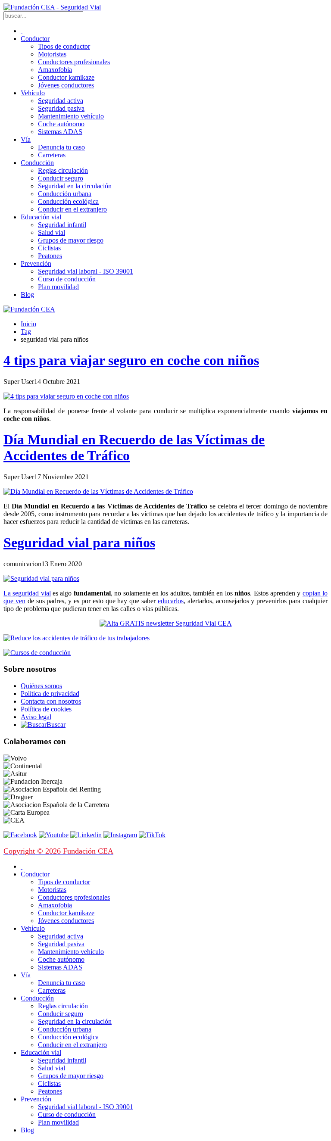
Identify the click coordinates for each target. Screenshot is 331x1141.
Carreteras (52, 155)
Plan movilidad (58, 286)
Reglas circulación (63, 170)
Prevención (36, 263)
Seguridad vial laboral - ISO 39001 (85, 271)
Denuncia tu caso (61, 147)
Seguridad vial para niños (79, 542)
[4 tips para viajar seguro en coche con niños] (66, 396)
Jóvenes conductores (66, 85)
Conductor (35, 38)
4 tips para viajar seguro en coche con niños (131, 360)
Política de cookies (46, 709)
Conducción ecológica (68, 201)
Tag (26, 331)
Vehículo (33, 93)
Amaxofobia (55, 69)
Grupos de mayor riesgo (70, 240)
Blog (27, 294)
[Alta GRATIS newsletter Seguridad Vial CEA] (166, 623)
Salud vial (51, 232)
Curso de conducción (67, 279)
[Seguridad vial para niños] (41, 578)
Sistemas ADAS (60, 131)
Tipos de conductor (64, 46)
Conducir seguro (60, 178)
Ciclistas (49, 248)
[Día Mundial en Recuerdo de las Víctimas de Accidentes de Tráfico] (98, 491)
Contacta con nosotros (51, 701)
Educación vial (41, 217)
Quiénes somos (41, 685)
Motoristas (52, 54)
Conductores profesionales (74, 61)
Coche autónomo (61, 124)
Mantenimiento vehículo (71, 116)
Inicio (28, 323)
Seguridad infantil (62, 224)
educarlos (171, 601)
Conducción (37, 162)
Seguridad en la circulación (75, 186)
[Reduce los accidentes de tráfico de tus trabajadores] (165, 638)
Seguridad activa (60, 100)
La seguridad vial (27, 593)
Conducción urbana (64, 193)
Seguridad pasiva (61, 108)
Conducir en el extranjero (72, 209)
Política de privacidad (50, 693)
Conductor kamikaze (66, 77)
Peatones (50, 255)
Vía (26, 139)
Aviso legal (36, 716)
